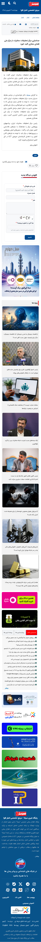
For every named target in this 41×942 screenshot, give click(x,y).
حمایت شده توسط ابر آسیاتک (20, 917)
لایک (32, 166)
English (5, 925)
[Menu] (2, 4)
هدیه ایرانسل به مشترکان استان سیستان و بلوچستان (19, 663)
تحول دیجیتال (24, 925)
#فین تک (18, 897)
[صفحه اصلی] (20, 4)
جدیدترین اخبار (31, 632)
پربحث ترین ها (8, 632)
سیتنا (28, 95)
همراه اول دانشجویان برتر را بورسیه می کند (23, 659)
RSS (10, 925)
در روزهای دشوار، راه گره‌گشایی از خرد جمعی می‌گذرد (20, 638)
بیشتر (6, 688)
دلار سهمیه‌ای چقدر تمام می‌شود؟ (25, 645)
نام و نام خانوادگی (29, 186)
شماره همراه (31, 193)
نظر (34, 200)
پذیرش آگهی (34, 925)
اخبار (28, 17)
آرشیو (4, 921)
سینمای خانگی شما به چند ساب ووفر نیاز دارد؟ (22, 652)
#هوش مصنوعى (28, 903)
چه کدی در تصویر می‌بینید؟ (25, 223)
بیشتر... (36, 856)
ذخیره (30, 237)
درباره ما (10, 921)
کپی (13, 31)
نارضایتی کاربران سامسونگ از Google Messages (21, 674)
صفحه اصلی (35, 17)
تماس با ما (35, 921)
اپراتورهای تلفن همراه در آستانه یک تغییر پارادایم (21, 667)
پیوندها (16, 925)
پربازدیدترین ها (19, 632)
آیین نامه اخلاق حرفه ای (22, 921)
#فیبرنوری (5, 897)
